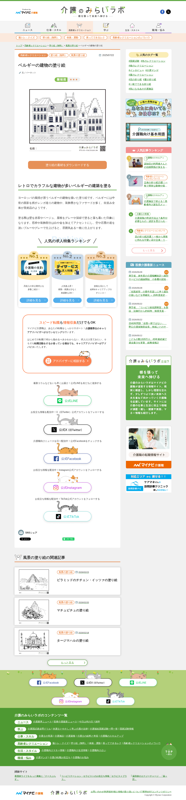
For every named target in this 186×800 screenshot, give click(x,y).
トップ (19, 46)
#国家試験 (134, 61)
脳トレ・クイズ (26, 37)
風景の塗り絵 (72, 46)
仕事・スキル (26, 736)
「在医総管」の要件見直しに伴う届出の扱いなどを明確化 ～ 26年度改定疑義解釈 (148, 293)
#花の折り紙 (135, 79)
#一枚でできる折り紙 (140, 84)
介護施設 (59, 736)
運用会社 (147, 791)
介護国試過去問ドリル (39, 729)
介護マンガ (42, 757)
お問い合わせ (97, 791)
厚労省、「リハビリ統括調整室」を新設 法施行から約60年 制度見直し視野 (148, 309)
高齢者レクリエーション (35, 46)
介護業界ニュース (42, 721)
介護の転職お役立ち (60, 757)
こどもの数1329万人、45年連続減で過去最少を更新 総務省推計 (148, 341)
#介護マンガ (151, 70)
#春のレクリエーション (141, 65)
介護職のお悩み (81, 757)
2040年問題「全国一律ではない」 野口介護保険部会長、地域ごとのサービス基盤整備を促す (148, 325)
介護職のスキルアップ (112, 736)
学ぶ (20, 729)
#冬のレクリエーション (153, 61)
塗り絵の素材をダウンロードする (67, 165)
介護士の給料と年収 (87, 736)
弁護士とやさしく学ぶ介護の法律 (70, 729)
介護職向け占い (98, 750)
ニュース (23, 722)
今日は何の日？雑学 (89, 721)
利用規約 (108, 791)
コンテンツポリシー (161, 791)
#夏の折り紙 (149, 79)
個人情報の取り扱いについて (128, 791)
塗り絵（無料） (51, 37)
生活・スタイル (27, 750)
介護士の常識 (46, 736)
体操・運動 (72, 37)
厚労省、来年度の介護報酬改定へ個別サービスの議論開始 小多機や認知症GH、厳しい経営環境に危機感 (148, 278)
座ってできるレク (95, 37)
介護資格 (70, 736)
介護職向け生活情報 (77, 750)
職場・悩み (24, 757)
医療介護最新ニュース (65, 721)
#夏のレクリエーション (141, 75)
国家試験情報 (127, 729)
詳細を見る (34, 300)
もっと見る (67, 662)
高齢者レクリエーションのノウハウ (131, 37)
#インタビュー (136, 70)
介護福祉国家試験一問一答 (104, 729)
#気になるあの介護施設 (141, 89)
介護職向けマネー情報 (53, 750)
